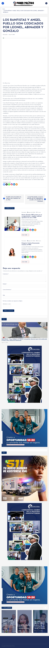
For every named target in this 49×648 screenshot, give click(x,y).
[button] (45, 608)
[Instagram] (11, 184)
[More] (16, 184)
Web (4, 295)
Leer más (25, 234)
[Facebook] (4, 184)
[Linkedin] (14, 184)
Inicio (3, 9)
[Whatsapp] (9, 184)
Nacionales (5, 34)
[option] (9, 621)
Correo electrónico (7, 289)
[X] (6, 184)
